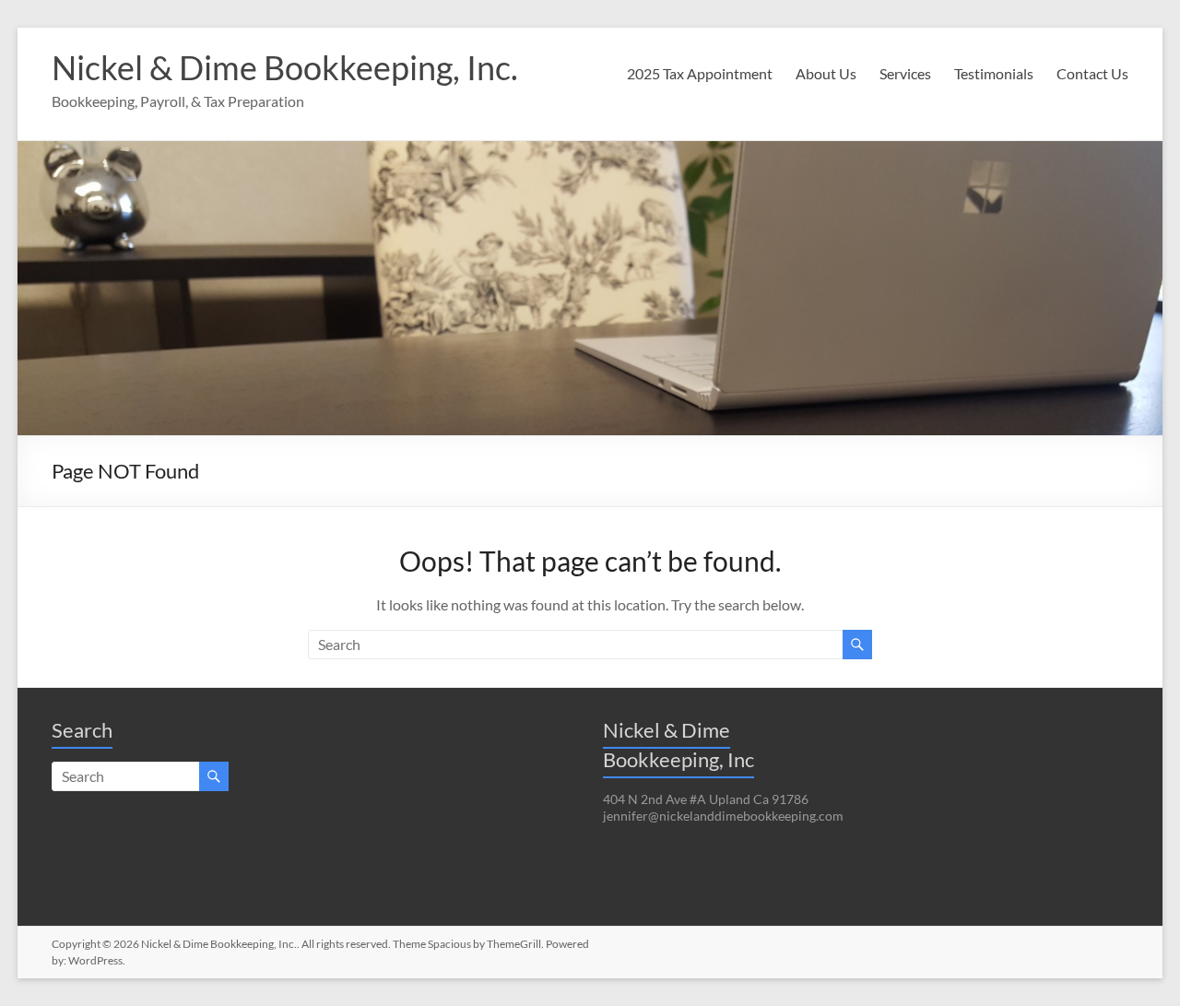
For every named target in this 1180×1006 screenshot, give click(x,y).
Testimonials (993, 73)
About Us (826, 73)
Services (905, 73)
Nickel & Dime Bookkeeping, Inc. (285, 67)
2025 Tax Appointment (700, 73)
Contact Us (1092, 73)
